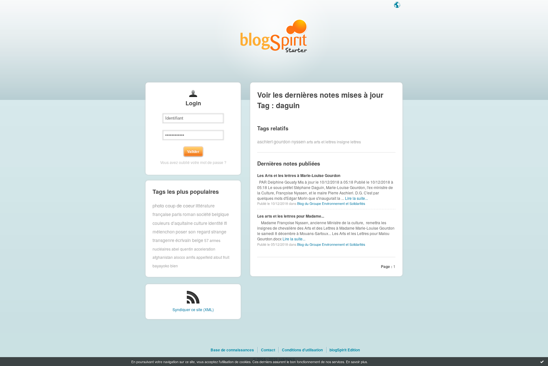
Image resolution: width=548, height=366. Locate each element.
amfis (190, 257)
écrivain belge (189, 240)
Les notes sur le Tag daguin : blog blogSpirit (274, 35)
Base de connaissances (232, 350)
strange (218, 231)
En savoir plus (356, 361)
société (204, 214)
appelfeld (204, 257)
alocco (179, 257)
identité (215, 223)
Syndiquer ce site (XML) (193, 309)
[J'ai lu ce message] (542, 361)
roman (189, 214)
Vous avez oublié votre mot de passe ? (193, 162)
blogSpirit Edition (344, 350)
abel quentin (182, 249)
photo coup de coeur (174, 205)
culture (200, 223)
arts (310, 141)
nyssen (298, 141)
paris (177, 214)
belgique (220, 214)
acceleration (204, 249)
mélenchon (164, 231)
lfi (225, 223)
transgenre (163, 240)
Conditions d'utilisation (302, 350)
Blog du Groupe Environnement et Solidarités (331, 203)
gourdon (282, 141)
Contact (268, 350)
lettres (355, 141)
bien (174, 265)
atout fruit (221, 257)
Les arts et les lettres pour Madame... (290, 216)
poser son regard (193, 231)
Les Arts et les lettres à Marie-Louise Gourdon (298, 175)
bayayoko (161, 265)
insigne (343, 141)
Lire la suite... (356, 198)
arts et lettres (325, 141)
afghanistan (163, 257)
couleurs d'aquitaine (173, 223)
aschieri (265, 141)
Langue (397, 5)
